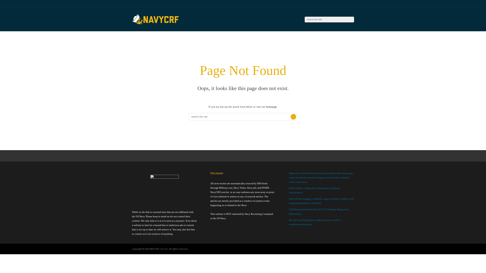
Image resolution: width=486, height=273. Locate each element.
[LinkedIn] (348, 4)
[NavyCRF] (155, 24)
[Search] (351, 19)
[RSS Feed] (334, 4)
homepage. (272, 106)
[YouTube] (343, 4)
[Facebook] (339, 4)
